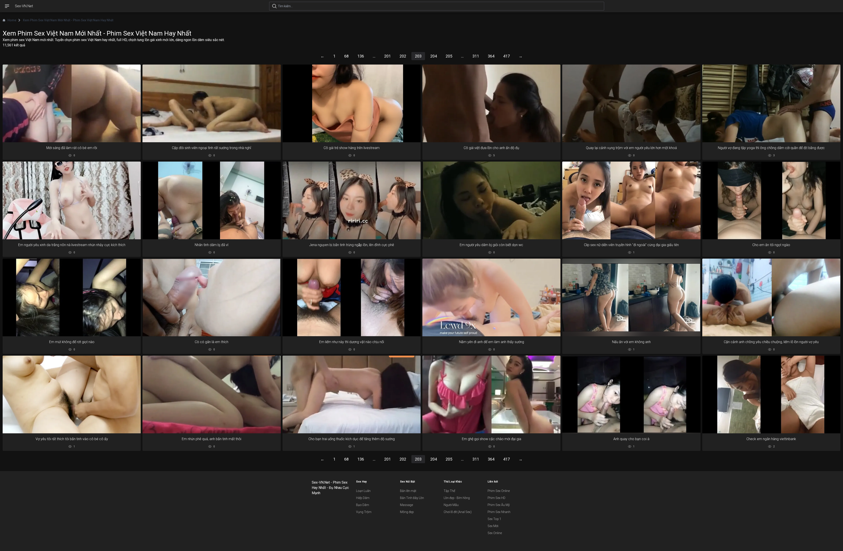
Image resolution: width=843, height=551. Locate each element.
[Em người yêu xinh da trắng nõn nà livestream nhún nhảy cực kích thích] (72, 200)
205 (449, 56)
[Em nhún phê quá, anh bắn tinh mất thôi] (211, 394)
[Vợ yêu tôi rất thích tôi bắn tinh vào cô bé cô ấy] (72, 394)
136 (360, 56)
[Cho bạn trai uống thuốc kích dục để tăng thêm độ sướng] (352, 394)
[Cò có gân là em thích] (211, 297)
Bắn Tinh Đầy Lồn (412, 498)
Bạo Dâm (362, 505)
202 (403, 56)
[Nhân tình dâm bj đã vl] (211, 200)
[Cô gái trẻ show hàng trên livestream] (352, 103)
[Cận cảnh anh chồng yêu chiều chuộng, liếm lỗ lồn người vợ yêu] (771, 297)
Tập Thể (449, 491)
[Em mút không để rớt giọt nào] (72, 297)
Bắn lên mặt (408, 491)
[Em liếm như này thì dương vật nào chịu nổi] (352, 297)
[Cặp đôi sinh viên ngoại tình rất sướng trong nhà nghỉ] (211, 103)
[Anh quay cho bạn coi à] (631, 394)
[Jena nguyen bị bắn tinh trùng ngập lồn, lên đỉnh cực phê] (352, 200)
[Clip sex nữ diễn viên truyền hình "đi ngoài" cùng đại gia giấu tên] (631, 200)
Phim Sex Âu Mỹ (499, 505)
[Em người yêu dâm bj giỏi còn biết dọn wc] (491, 200)
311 (475, 56)
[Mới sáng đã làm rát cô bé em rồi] (72, 103)
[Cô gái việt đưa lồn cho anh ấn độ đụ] (491, 103)
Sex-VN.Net (24, 6)
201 (387, 56)
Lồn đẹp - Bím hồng (457, 498)
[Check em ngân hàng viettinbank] (771, 394)
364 (491, 56)
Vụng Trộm (363, 512)
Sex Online (495, 533)
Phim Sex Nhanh (499, 512)
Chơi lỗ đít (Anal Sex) (458, 512)
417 (506, 56)
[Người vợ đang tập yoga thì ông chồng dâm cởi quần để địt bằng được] (771, 103)
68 (346, 56)
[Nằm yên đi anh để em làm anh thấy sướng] (491, 297)
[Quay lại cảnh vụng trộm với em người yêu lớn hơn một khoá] (631, 103)
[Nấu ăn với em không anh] (631, 297)
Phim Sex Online (499, 491)
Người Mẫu (451, 505)
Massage (406, 505)
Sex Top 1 (494, 519)
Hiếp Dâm (362, 498)
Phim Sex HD (496, 498)
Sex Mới (493, 526)
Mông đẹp (407, 512)
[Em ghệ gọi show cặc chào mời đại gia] (491, 394)
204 (433, 56)
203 (418, 56)
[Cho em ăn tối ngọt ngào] (771, 200)
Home (11, 20)
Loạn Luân (363, 491)
